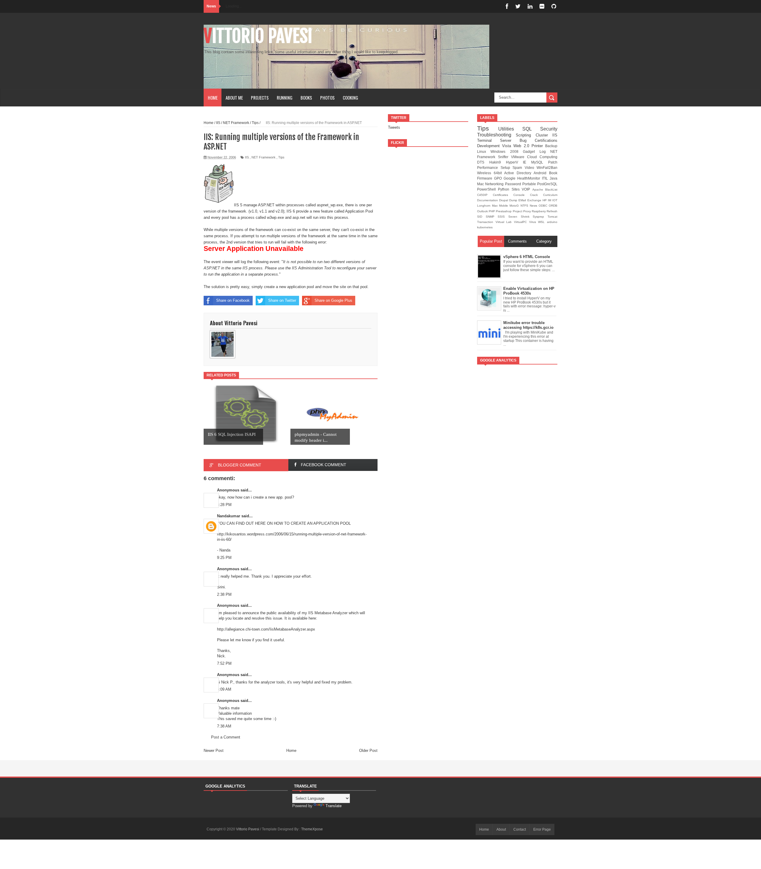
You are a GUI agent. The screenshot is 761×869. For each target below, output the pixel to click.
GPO (499, 178)
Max (495, 205)
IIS (247, 157)
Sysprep (540, 216)
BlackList (551, 189)
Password (513, 184)
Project (518, 211)
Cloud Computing (542, 157)
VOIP (527, 189)
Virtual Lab (505, 222)
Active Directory (519, 173)
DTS (483, 162)
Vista (507, 146)
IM (550, 200)
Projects (260, 97)
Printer (538, 146)
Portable (529, 184)
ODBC (544, 205)
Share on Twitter (282, 300)
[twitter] (518, 6)
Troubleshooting (496, 134)
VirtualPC (521, 222)
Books (306, 97)
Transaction (486, 222)
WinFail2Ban (547, 167)
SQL (531, 128)
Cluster (544, 135)
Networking (495, 184)
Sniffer (504, 157)
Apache (538, 189)
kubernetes (485, 227)
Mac (481, 184)
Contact (519, 829)
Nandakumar (228, 516)
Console (521, 195)
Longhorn (484, 205)
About (501, 829)
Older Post (368, 750)
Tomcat (552, 216)
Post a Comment (225, 737)
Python (504, 189)
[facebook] (506, 6)
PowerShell (487, 189)
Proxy (527, 211)
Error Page (542, 829)
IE (527, 162)
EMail (522, 200)
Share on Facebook (233, 300)
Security (548, 128)
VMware (519, 157)
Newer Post (214, 750)
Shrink (527, 216)
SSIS (503, 216)
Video (531, 167)
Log (545, 151)
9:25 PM (224, 557)
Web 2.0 (522, 146)
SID (481, 216)
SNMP (492, 216)
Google (510, 178)
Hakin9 (497, 162)
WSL (542, 222)
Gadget (531, 151)
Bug (527, 140)
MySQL (539, 162)
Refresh (552, 211)
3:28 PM (224, 504)
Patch (552, 162)
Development (489, 146)
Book (553, 173)
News (534, 205)
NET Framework (263, 157)
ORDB (553, 205)
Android (541, 173)
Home (213, 97)
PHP (492, 211)
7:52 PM (224, 663)
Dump (513, 200)
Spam (518, 167)
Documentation (488, 200)
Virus (533, 222)
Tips (281, 157)
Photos (327, 97)
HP (545, 200)
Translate (334, 806)
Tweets (394, 127)
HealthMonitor (529, 178)
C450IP (485, 195)
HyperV (514, 162)
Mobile (504, 205)
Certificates (503, 195)
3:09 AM (224, 689)
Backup (551, 146)
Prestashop (504, 211)
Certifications (546, 140)
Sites (517, 189)
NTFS (525, 205)
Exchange (535, 200)
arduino (552, 222)
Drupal (504, 200)
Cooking (350, 97)
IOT (554, 200)
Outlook (483, 211)
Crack (536, 195)
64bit (499, 173)
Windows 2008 (506, 151)
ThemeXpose (312, 829)
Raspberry (539, 211)
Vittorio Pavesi (258, 36)
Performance (489, 167)
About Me (234, 97)
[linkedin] (530, 6)
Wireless (485, 173)
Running (285, 97)
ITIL (546, 178)
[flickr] (541, 6)
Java (553, 178)
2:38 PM (224, 594)
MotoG (515, 205)
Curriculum (550, 195)
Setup (507, 167)
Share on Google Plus (333, 300)
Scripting (525, 135)
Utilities (510, 128)
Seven (514, 216)
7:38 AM (224, 726)
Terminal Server (498, 140)
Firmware (485, 178)
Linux (483, 151)
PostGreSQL (547, 184)
